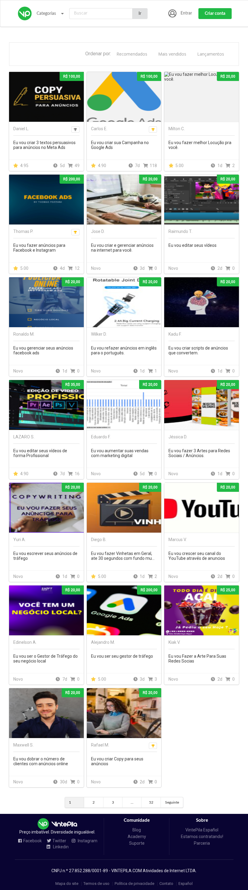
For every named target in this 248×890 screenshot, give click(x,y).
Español (185, 884)
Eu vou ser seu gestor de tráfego (122, 656)
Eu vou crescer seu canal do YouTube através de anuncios (196, 556)
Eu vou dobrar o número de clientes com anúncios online (40, 761)
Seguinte (172, 802)
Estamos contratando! (202, 836)
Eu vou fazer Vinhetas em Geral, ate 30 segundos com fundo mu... (123, 556)
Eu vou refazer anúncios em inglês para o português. (124, 350)
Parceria (202, 843)
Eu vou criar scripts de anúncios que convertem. (198, 350)
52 (151, 802)
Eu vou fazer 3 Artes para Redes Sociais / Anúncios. (199, 453)
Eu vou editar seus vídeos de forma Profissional (40, 453)
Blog (136, 829)
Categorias (46, 13)
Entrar (186, 13)
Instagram (87, 841)
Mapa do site (66, 884)
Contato (166, 884)
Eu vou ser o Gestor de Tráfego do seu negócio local (45, 658)
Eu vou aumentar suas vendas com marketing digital (119, 453)
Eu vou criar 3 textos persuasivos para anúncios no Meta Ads (44, 145)
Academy (137, 836)
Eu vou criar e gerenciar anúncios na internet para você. (122, 248)
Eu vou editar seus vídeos (192, 245)
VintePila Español (201, 829)
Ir (140, 13)
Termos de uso (96, 884)
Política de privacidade (134, 884)
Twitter (59, 841)
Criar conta (215, 13)
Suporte (137, 843)
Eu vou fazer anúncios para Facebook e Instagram (39, 248)
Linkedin (60, 847)
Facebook (32, 841)
